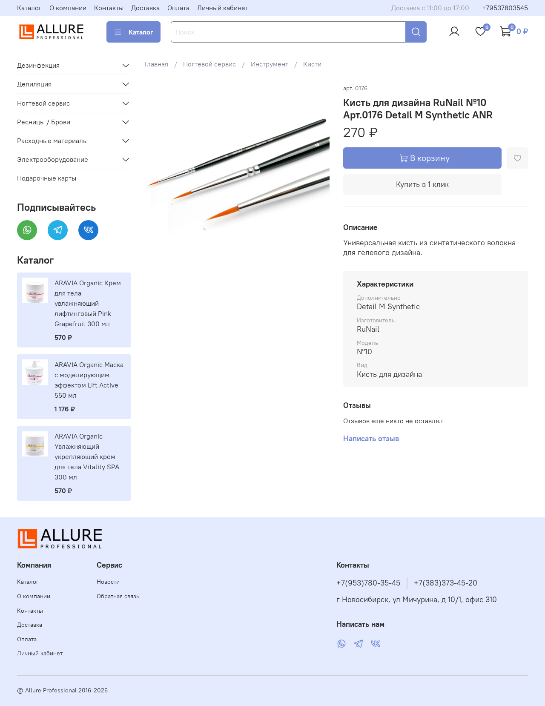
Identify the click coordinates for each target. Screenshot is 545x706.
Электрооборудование (52, 159)
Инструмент (269, 64)
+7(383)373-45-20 (445, 583)
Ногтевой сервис (209, 64)
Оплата (178, 7)
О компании (67, 7)
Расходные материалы (52, 140)
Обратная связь (118, 596)
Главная (156, 64)
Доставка (145, 7)
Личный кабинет (222, 7)
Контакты (108, 7)
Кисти (312, 64)
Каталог (29, 7)
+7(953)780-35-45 (368, 583)
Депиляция (34, 84)
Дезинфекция (38, 65)
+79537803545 (505, 7)
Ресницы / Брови (43, 122)
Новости (108, 581)
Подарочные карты (46, 178)
